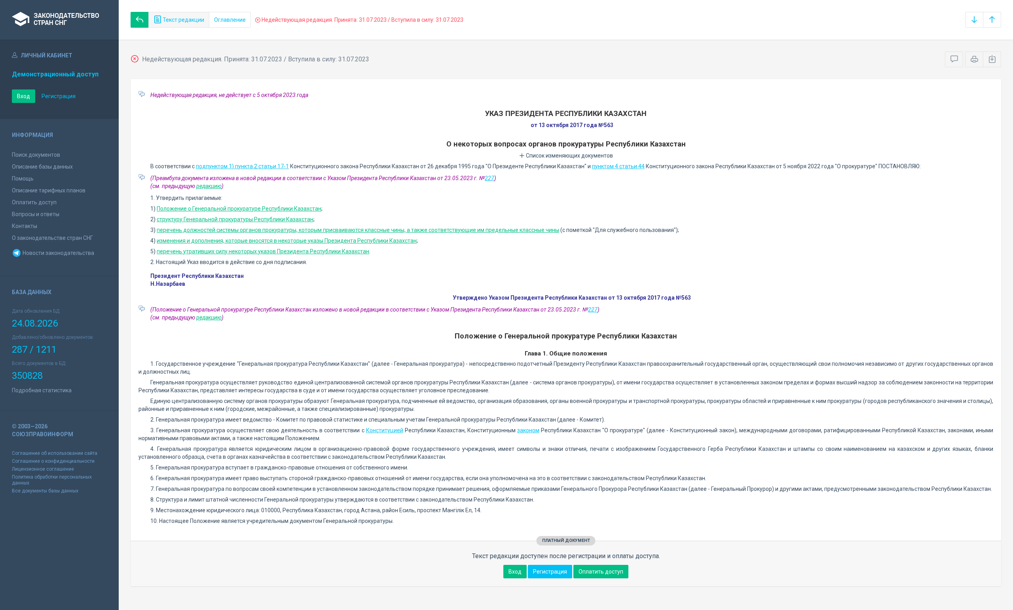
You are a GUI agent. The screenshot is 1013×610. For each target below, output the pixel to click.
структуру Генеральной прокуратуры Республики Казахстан (235, 219)
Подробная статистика (42, 390)
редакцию (209, 186)
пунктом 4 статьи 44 (618, 166)
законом (528, 430)
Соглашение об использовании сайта (54, 453)
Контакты (24, 226)
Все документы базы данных (45, 491)
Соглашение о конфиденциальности (53, 461)
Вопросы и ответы (35, 214)
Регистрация (59, 96)
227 (489, 178)
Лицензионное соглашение (43, 469)
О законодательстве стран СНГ (52, 238)
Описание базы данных (42, 166)
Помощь (23, 178)
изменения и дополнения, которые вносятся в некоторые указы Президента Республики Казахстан (287, 241)
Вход (23, 96)
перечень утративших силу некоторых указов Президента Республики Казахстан (263, 251)
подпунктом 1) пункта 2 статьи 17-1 (242, 166)
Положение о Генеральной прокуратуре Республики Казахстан (239, 208)
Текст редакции (182, 20)
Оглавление (230, 20)
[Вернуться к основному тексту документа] (140, 20)
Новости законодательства (57, 253)
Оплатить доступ (34, 202)
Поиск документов (36, 155)
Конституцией (384, 430)
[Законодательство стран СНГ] (59, 20)
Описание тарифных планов (48, 190)
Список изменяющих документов (569, 155)
